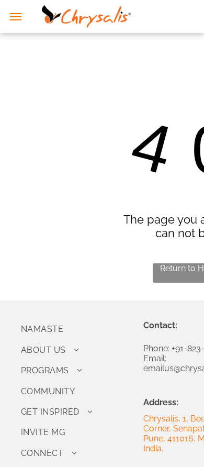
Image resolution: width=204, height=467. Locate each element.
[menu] (15, 16)
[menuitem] (78, 329)
